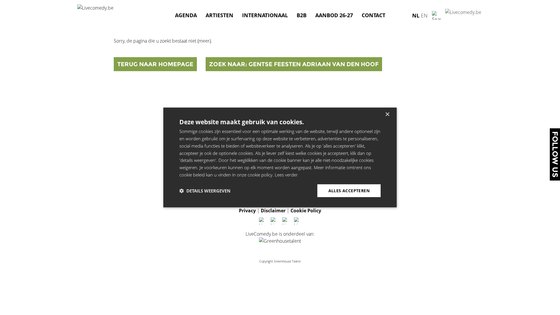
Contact (373, 15)
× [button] (387, 114)
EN (424, 15)
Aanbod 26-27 (334, 15)
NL (415, 15)
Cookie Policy (305, 210)
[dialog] (280, 157)
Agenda (186, 15)
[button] (204, 191)
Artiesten (219, 15)
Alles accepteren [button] (349, 190)
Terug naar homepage (155, 64)
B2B (302, 15)
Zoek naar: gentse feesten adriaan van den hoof (294, 64)
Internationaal (265, 15)
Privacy (247, 210)
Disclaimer (273, 210)
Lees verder (286, 175)
